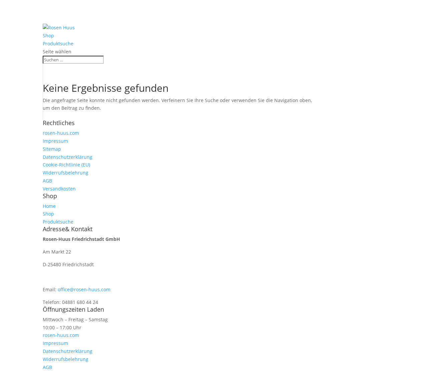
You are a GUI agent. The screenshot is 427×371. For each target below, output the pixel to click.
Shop (48, 12)
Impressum (55, 141)
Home (49, 4)
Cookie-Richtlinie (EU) (66, 164)
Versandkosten (59, 189)
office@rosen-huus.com (84, 289)
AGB (47, 180)
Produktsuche (59, 20)
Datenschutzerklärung (67, 157)
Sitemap (52, 149)
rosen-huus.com (61, 133)
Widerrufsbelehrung (65, 172)
